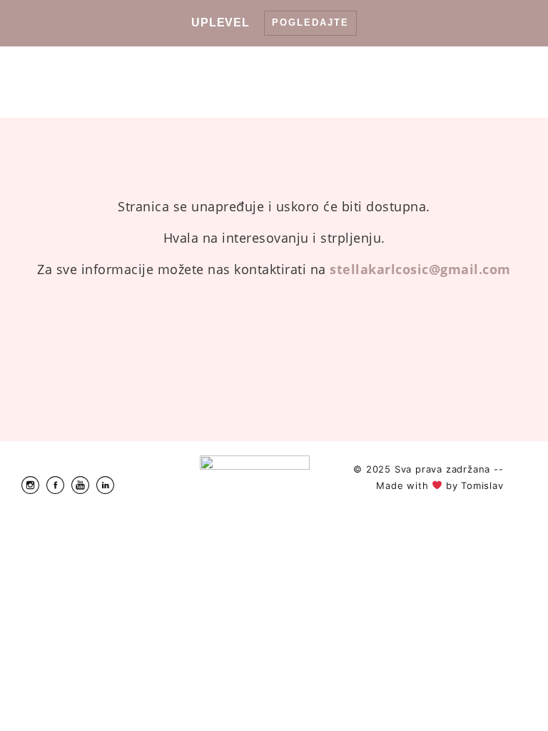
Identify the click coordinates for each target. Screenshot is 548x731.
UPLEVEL (220, 22)
